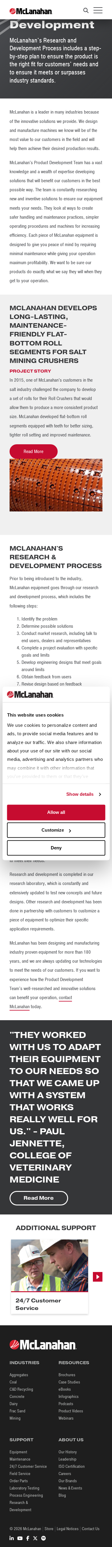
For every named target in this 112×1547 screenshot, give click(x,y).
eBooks (65, 1389)
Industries (24, 1362)
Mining (15, 1418)
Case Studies (69, 1382)
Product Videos (71, 1411)
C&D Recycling (21, 1389)
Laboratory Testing (24, 1488)
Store (49, 1529)
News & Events (70, 1488)
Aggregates (19, 1375)
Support (21, 1439)
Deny (56, 847)
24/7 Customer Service (28, 1466)
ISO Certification (72, 1466)
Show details (79, 794)
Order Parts (19, 1481)
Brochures (67, 1375)
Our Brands (68, 1481)
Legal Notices (68, 1529)
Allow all (56, 812)
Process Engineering (26, 1495)
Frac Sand (17, 1411)
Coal (13, 1382)
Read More (33, 451)
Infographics (69, 1396)
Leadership (67, 1459)
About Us (71, 1439)
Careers (65, 1474)
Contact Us (90, 1529)
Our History (68, 1452)
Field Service (20, 1474)
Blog (62, 1495)
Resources (74, 1362)
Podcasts (66, 1404)
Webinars (66, 1418)
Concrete (17, 1396)
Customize (53, 830)
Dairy (14, 1404)
